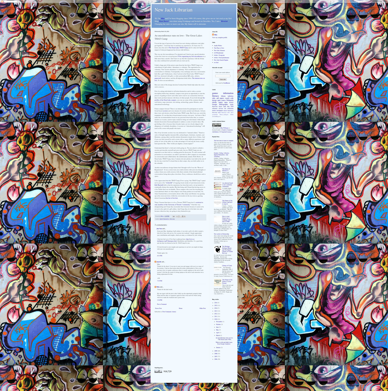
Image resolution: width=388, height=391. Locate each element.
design (214, 100)
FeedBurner (226, 83)
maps (219, 112)
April (218, 332)
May (217, 330)
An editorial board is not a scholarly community (227, 184)
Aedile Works (218, 45)
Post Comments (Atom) (169, 312)
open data (226, 106)
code (231, 98)
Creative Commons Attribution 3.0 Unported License (222, 131)
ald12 (232, 112)
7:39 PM (159, 281)
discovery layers (217, 106)
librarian (224, 21)
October (218, 324)
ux (219, 116)
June (217, 327)
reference (214, 108)
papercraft (158, 78)
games (215, 92)
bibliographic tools (226, 104)
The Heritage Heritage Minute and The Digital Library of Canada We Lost (227, 249)
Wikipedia (229, 100)
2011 (216, 316)
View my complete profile (219, 37)
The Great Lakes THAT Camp (178, 48)
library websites (227, 96)
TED (232, 106)
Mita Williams (224, 128)
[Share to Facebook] (183, 216)
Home (180, 308)
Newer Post (158, 308)
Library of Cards (227, 265)
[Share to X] (181, 216)
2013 (216, 311)
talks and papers (218, 98)
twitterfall (169, 183)
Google (214, 104)
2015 (216, 305)
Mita (162, 18)
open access (228, 102)
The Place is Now (219, 48)
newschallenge (215, 116)
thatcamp (172, 219)
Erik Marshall (159, 185)
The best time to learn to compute (223, 140)
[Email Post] (173, 216)
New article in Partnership (221, 234)
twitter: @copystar (219, 55)
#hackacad (223, 112)
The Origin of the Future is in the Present (227, 281)
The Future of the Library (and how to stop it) (227, 202)
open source (221, 100)
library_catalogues (224, 114)
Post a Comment (162, 304)
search (227, 98)
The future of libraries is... (226, 169)
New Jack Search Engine (221, 60)
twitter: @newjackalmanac (221, 58)
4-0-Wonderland (218, 53)
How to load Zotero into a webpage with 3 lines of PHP (226, 218)
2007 (216, 356)
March (218, 335)
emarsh (159, 262)
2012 (216, 314)
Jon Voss (159, 228)
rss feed (216, 62)
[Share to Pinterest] (185, 216)
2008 (216, 354)
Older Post (203, 308)
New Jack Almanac (219, 50)
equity (221, 102)
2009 (216, 351)
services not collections (226, 108)
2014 (216, 308)
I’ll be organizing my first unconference (190, 56)
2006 (216, 359)
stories (214, 110)
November (219, 321)
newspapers (220, 110)
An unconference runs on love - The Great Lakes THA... (224, 338)
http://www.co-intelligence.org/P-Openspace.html (176, 240)
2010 (216, 319)
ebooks (214, 102)
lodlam (231, 114)
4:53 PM (159, 256)
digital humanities (164, 219)
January (218, 347)
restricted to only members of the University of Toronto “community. (179, 203)
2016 (216, 303)
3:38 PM (159, 300)
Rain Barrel (164, 21)
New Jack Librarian (173, 9)
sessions (165, 111)
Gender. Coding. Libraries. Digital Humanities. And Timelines (221, 154)
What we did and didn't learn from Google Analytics (224, 343)
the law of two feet (172, 198)
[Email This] (177, 216)
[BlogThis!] (179, 216)
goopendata (215, 114)
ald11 (228, 112)
